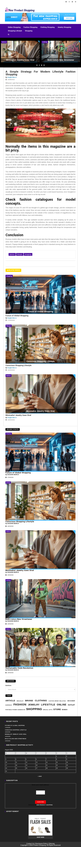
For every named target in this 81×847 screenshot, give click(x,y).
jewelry (34, 704)
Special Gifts (47, 709)
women (64, 709)
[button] (37, 65)
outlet (71, 705)
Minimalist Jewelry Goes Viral (18, 415)
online (61, 704)
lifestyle (19, 254)
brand (29, 700)
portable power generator (15, 709)
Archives (8, 685)
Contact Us (30, 843)
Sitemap (52, 843)
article (10, 700)
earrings (8, 705)
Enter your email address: (40, 785)
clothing (41, 700)
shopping (28, 254)
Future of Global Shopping (17, 315)
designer (71, 701)
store (57, 709)
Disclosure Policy (41, 843)
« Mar (40, 776)
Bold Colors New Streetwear (18, 619)
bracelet (20, 700)
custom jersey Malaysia (57, 700)
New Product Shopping (45, 804)
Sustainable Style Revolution (19, 668)
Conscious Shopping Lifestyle (18, 365)
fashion (12, 254)
